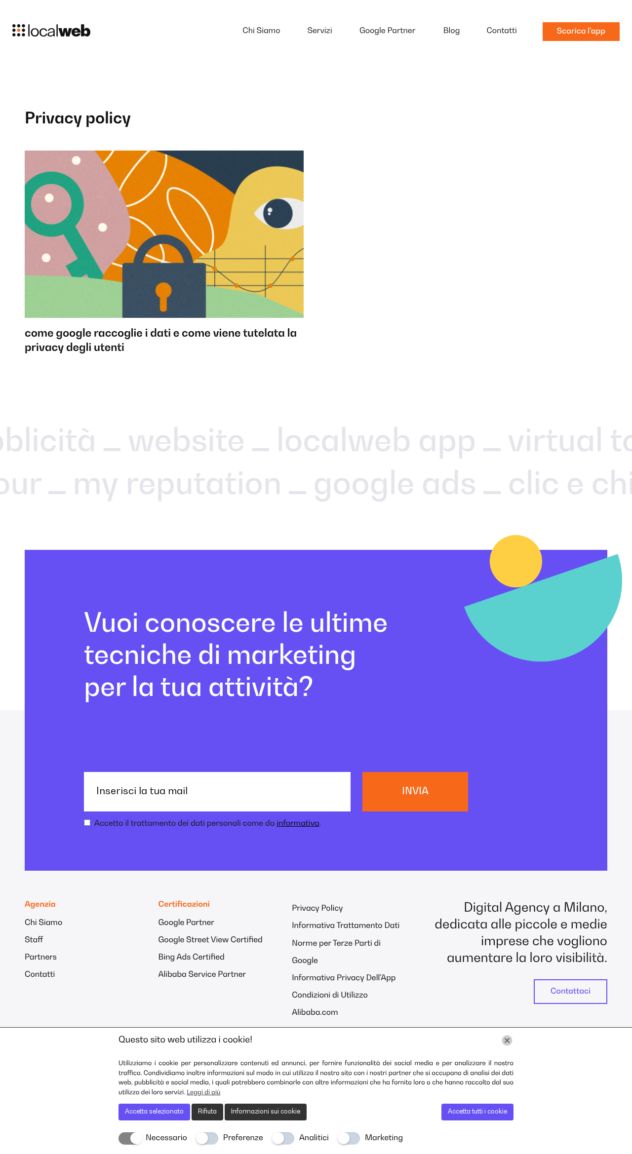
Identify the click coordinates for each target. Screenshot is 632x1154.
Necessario (166, 1138)
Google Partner (387, 31)
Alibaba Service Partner (202, 975)
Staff (34, 940)
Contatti (501, 31)
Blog (451, 31)
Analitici (314, 1138)
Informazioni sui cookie (265, 1112)
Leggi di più (203, 1092)
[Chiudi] (507, 1040)
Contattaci (571, 992)
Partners (41, 958)
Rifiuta (207, 1112)
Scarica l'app (581, 32)
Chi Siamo (261, 31)
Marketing (384, 1138)
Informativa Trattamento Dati (345, 926)
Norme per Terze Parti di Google (336, 952)
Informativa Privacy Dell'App (343, 978)
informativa (297, 824)
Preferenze (243, 1138)
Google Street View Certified (210, 940)
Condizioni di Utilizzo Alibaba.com (330, 1004)
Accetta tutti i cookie (477, 1112)
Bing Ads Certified (191, 958)
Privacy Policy (317, 909)
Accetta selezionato (154, 1112)
